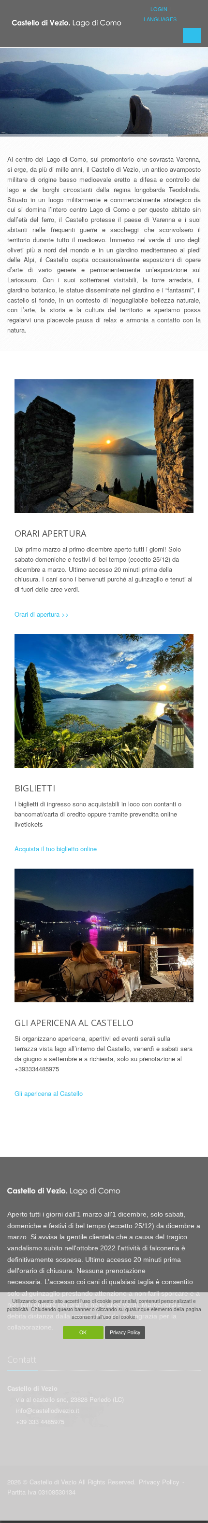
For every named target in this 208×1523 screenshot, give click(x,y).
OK (83, 1332)
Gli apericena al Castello (49, 1093)
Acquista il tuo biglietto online (56, 848)
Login (158, 9)
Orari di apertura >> (42, 614)
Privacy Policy (125, 1332)
